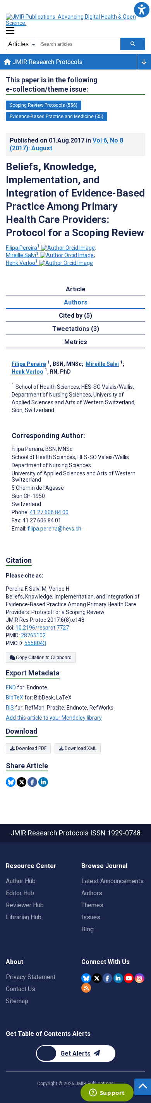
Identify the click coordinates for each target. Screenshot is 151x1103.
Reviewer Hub (25, 905)
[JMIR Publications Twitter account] (97, 978)
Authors (91, 893)
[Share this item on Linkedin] (43, 782)
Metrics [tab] (75, 342)
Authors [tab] (76, 302)
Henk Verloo (22, 263)
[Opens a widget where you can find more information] (107, 1093)
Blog (87, 929)
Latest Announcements (112, 881)
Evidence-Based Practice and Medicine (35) (56, 116)
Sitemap (17, 1001)
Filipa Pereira (23, 248)
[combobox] (78, 44)
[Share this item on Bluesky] (10, 782)
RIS (10, 708)
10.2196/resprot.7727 (42, 628)
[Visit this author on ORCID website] (68, 248)
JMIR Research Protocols (46, 62)
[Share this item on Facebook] (32, 782)
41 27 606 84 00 (49, 512)
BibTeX (15, 697)
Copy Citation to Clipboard (43, 657)
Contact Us (20, 989)
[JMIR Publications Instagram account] (139, 978)
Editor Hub (20, 893)
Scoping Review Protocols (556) (43, 105)
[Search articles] (132, 44)
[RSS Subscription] (86, 988)
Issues (90, 917)
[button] (141, 9)
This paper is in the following (52, 84)
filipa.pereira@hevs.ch (54, 528)
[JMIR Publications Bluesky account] (86, 978)
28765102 (33, 635)
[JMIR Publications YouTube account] (129, 978)
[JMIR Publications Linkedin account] (118, 978)
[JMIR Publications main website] (71, 20)
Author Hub (21, 881)
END (11, 687)
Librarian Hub (23, 917)
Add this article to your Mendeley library (54, 718)
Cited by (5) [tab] (75, 315)
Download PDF (30, 748)
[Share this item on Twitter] (21, 782)
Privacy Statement (30, 977)
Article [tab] (76, 289)
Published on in (66, 144)
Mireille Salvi (22, 255)
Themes (92, 905)
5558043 (35, 643)
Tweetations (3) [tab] (75, 328)
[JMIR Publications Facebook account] (107, 978)
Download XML (79, 748)
